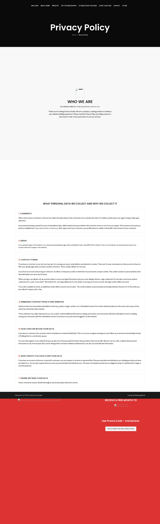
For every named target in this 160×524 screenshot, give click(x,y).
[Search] (144, 6)
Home (74, 35)
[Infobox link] (80, 94)
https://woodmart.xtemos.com (88, 107)
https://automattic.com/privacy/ (46, 228)
